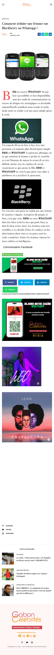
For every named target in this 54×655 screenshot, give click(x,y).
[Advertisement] (27, 483)
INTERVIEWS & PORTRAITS (25, 585)
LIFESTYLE (5, 19)
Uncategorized (22, 570)
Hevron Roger (41, 647)
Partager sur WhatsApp (14, 255)
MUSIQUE (19, 554)
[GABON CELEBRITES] (27, 5)
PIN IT (23, 131)
